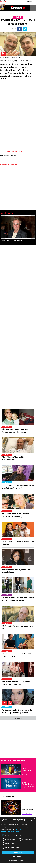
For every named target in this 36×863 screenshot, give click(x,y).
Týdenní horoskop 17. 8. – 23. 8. (27, 810)
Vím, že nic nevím (28, 783)
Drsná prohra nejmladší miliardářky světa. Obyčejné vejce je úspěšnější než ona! (17, 711)
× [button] (34, 819)
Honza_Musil (18, 151)
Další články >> (18, 718)
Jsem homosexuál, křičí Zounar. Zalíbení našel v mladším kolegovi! (16, 683)
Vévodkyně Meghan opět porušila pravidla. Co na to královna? (17, 655)
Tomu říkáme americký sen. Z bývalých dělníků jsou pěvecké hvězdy (15, 515)
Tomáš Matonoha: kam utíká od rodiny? (12, 240)
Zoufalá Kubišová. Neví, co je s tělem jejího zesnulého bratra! (17, 571)
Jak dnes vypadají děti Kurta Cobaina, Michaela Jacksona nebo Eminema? (15, 430)
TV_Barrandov (10, 151)
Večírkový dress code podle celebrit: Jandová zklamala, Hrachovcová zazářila (18, 599)
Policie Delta (26, 769)
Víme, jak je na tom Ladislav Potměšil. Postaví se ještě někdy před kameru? (18, 487)
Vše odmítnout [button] (18, 856)
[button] (18, 832)
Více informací (18, 829)
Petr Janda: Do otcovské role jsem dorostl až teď (17, 627)
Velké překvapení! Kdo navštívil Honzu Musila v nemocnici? (16, 458)
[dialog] (18, 840)
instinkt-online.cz (27, 813)
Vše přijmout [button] (18, 852)
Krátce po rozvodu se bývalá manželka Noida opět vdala (18, 543)
